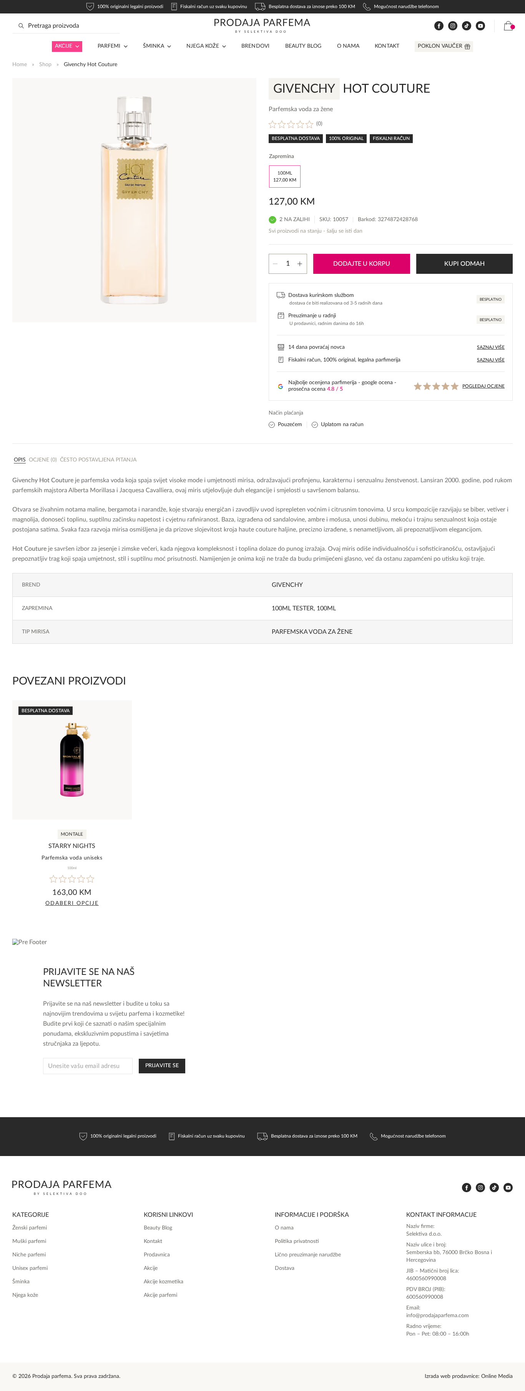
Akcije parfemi (160, 1295)
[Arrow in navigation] (75, 46)
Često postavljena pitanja (98, 460)
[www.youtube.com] (480, 25)
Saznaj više (491, 347)
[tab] (19, 459)
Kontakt (387, 46)
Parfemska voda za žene (312, 632)
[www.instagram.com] (452, 26)
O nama (348, 46)
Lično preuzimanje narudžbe (308, 1255)
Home (19, 64)
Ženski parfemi (29, 1228)
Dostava (284, 1268)
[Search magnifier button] (21, 25)
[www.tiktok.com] (466, 26)
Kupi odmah (464, 264)
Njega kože (202, 46)
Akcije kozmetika (163, 1281)
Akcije (63, 46)
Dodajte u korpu (361, 264)
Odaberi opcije (72, 903)
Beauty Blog (303, 46)
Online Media (497, 1376)
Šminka (153, 46)
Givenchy (287, 585)
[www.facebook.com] (439, 26)
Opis (20, 460)
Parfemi (109, 46)
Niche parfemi (29, 1255)
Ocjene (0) (43, 460)
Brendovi (255, 46)
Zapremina (281, 156)
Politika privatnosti (297, 1241)
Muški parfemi (29, 1241)
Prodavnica (157, 1255)
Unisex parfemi (30, 1268)
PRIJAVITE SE (162, 1065)
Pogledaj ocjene (483, 386)
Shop (45, 64)
